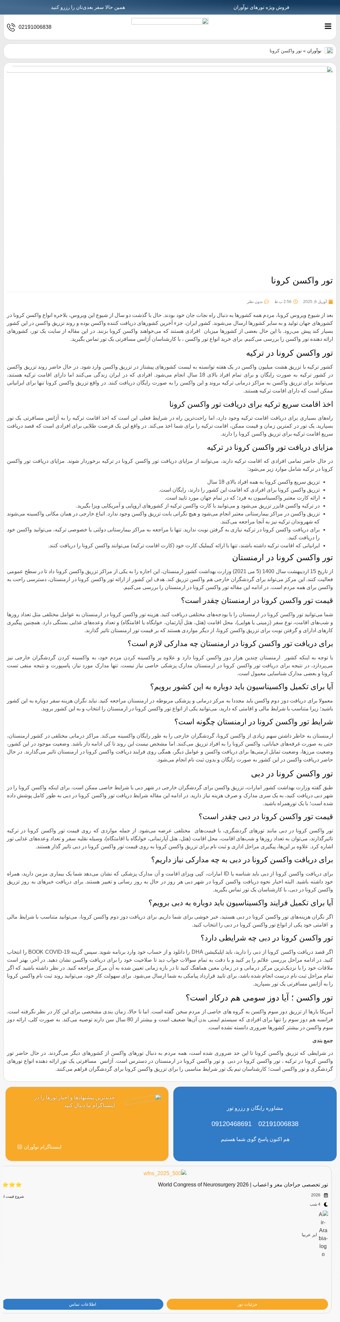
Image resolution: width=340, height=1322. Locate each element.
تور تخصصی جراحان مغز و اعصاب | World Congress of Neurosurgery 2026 (243, 1184)
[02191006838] (11, 27)
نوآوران (314, 50)
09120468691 (232, 1123)
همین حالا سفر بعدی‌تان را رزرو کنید (88, 7)
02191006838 (35, 27)
